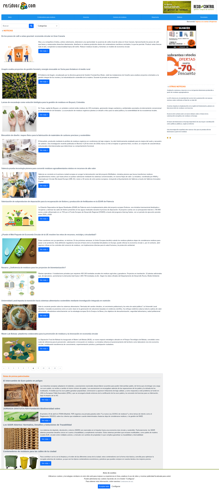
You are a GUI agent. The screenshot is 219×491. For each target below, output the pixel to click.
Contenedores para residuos (46, 17)
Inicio (10, 17)
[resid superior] (189, 7)
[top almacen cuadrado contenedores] (181, 37)
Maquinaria (155, 17)
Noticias (179, 17)
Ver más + (44, 51)
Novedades (204, 17)
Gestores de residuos (119, 17)
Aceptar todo (104, 486)
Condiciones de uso (126, 481)
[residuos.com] (19, 5)
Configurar (116, 486)
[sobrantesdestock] (181, 64)
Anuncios (86, 17)
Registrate (213, 21)
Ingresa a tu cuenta (202, 21)
